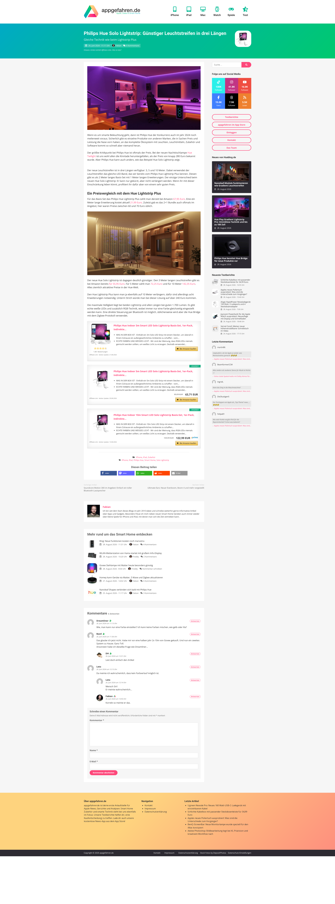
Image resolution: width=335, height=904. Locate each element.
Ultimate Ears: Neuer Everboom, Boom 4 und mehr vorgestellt (176, 488)
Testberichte (231, 117)
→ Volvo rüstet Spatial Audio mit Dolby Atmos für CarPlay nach (231, 376)
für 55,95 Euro (117, 283)
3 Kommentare (149, 593)
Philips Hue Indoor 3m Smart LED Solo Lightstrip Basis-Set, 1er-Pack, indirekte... (153, 327)
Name (94, 750)
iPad (145, 457)
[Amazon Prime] (194, 438)
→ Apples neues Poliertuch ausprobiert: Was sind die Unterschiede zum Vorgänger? (231, 359)
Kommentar (97, 720)
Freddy (136, 557)
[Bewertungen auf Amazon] (100, 348)
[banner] (112, 11)
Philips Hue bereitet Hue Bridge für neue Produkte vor (230, 259)
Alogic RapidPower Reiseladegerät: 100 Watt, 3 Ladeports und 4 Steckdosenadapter (236, 304)
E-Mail (94, 761)
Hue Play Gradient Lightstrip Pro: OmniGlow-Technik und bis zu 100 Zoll (230, 222)
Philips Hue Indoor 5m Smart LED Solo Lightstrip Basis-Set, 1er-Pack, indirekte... (153, 373)
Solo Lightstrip (163, 460)
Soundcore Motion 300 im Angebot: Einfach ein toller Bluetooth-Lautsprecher (108, 489)
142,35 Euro (188, 283)
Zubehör (151, 457)
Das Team (232, 147)
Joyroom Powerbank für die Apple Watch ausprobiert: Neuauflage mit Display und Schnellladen (235, 316)
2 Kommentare (150, 557)
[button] (108, 473)
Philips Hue (138, 460)
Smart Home (150, 460)
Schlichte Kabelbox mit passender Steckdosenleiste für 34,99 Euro (235, 281)
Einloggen (232, 132)
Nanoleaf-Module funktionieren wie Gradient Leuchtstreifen (231, 184)
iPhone (139, 457)
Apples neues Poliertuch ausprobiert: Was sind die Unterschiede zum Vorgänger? (234, 292)
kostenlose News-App (95, 821)
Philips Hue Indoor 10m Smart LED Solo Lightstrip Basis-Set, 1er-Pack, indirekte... (154, 416)
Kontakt (231, 140)
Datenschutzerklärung (156, 811)
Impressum (150, 808)
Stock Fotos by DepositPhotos (213, 853)
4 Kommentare (149, 544)
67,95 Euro (179, 199)
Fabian (118, 45)
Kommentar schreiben (152, 569)
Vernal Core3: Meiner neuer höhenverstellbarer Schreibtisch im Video (235, 328)
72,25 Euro (156, 283)
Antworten (195, 621)
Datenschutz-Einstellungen (239, 853)
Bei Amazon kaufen (188, 349)
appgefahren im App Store (231, 124)
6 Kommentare (132, 45)
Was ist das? (116, 50)
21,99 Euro (136, 202)
